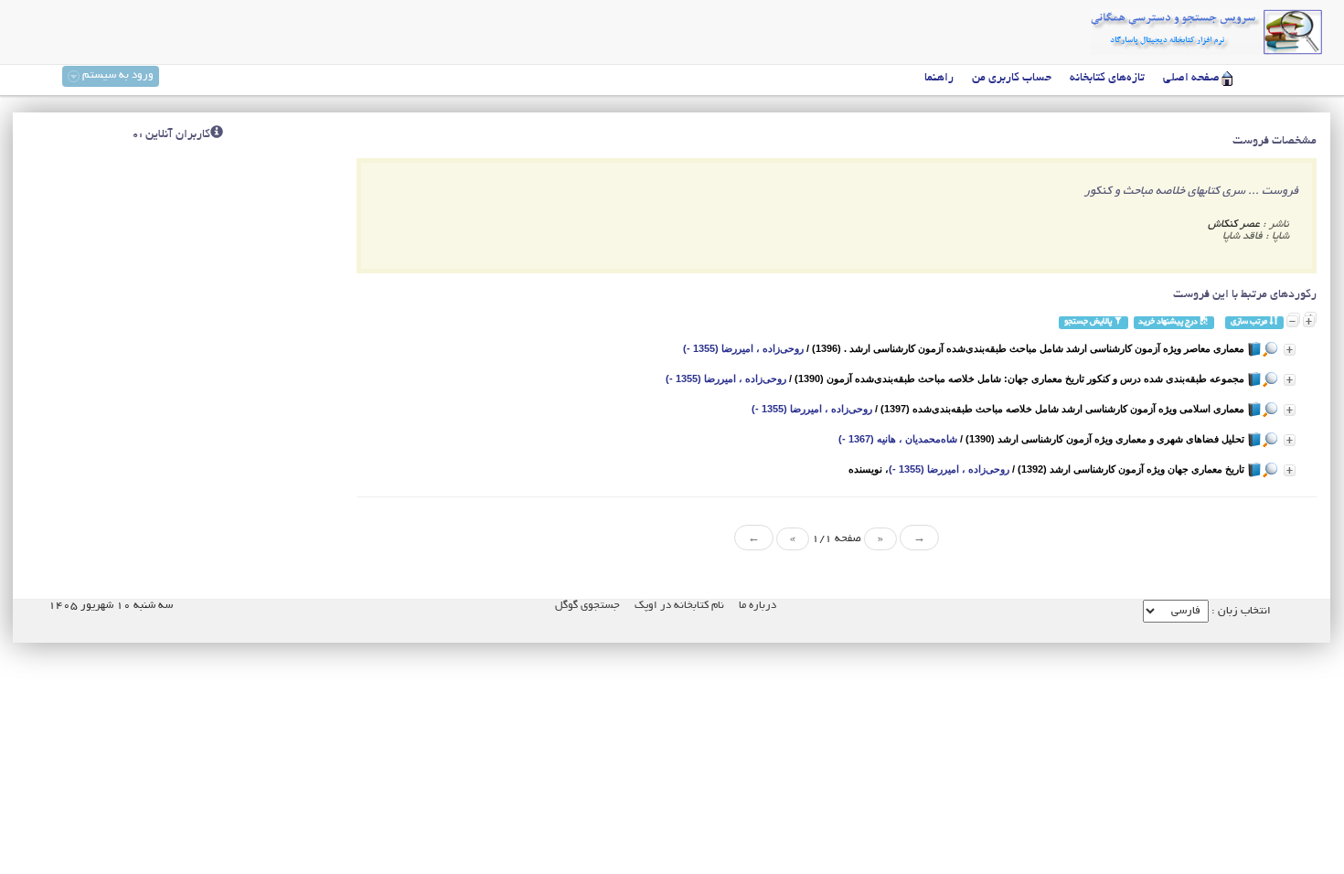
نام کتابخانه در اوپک (679, 606)
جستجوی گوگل (587, 606)
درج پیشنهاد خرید (1169, 322)
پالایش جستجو (1089, 322)
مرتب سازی (1250, 322)
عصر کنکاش (1234, 224)
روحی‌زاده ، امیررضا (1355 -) (743, 348)
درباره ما (757, 606)
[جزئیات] (1290, 350)
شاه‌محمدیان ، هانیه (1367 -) (897, 438)
